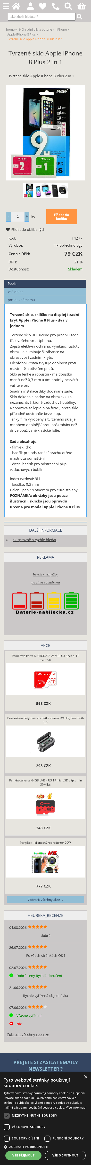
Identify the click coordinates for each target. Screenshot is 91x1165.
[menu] (6, 6)
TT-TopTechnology (68, 245)
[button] (45, 1146)
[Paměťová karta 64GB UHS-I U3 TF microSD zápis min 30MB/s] (45, 804)
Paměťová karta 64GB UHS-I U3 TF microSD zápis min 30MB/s (45, 782)
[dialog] (45, 1118)
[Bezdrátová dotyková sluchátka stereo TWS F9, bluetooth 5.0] (45, 742)
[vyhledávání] (71, 7)
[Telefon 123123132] (58, 10)
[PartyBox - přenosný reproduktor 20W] (45, 862)
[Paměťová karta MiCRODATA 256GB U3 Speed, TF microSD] (45, 679)
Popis (12, 283)
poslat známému (21, 299)
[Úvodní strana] (19, 7)
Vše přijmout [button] (23, 1155)
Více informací (76, 1107)
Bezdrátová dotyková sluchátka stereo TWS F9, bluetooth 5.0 (45, 720)
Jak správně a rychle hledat (34, 539)
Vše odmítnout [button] (65, 1155)
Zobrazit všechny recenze (28, 1034)
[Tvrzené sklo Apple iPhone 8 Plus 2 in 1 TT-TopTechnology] (45, 132)
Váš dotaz (15, 291)
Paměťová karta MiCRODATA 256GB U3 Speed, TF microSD (45, 658)
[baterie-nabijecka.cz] (45, 622)
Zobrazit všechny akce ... (45, 899)
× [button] (85, 1077)
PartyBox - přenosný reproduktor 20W (45, 843)
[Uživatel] (45, 7)
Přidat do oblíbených (27, 229)
